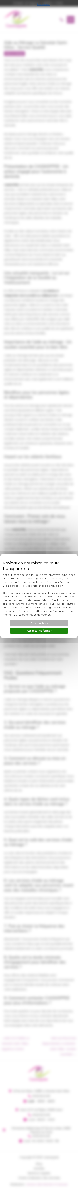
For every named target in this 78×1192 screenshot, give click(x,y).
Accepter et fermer (39, 631)
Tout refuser (43, 4)
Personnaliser (39, 623)
